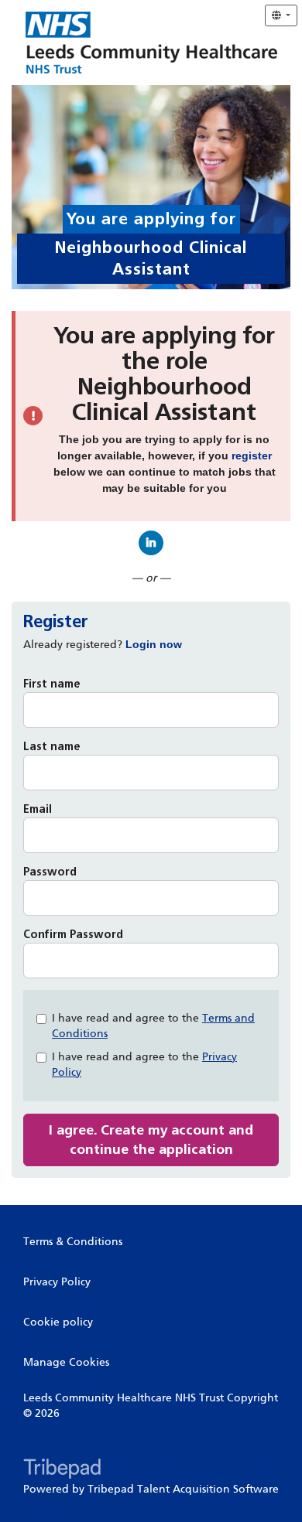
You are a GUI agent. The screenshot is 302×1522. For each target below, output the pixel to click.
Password (50, 872)
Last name (52, 746)
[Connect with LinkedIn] (151, 543)
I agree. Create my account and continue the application (151, 1139)
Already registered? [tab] (102, 644)
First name (52, 684)
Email (37, 809)
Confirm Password (73, 934)
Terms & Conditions (72, 1241)
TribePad (62, 1470)
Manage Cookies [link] (66, 1362)
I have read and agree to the (153, 1026)
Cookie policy (58, 1322)
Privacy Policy (57, 1281)
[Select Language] (281, 15)
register (252, 455)
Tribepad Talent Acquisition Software (183, 1489)
